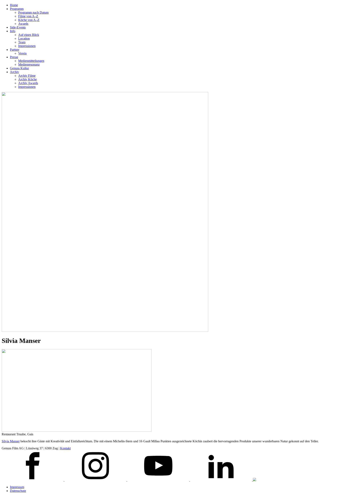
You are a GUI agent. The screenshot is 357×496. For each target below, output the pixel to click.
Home (14, 5)
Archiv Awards (28, 83)
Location (24, 38)
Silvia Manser (11, 441)
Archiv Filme (27, 75)
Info (12, 31)
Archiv (14, 72)
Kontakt (65, 448)
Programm (17, 9)
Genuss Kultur (19, 68)
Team (21, 42)
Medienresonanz (29, 64)
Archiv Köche (27, 79)
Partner (14, 49)
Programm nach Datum (33, 12)
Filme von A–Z (28, 16)
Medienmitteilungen (31, 61)
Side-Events (18, 27)
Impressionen (27, 46)
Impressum (17, 487)
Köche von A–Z (28, 20)
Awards (23, 23)
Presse (14, 57)
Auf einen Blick (28, 35)
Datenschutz (18, 490)
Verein (22, 53)
